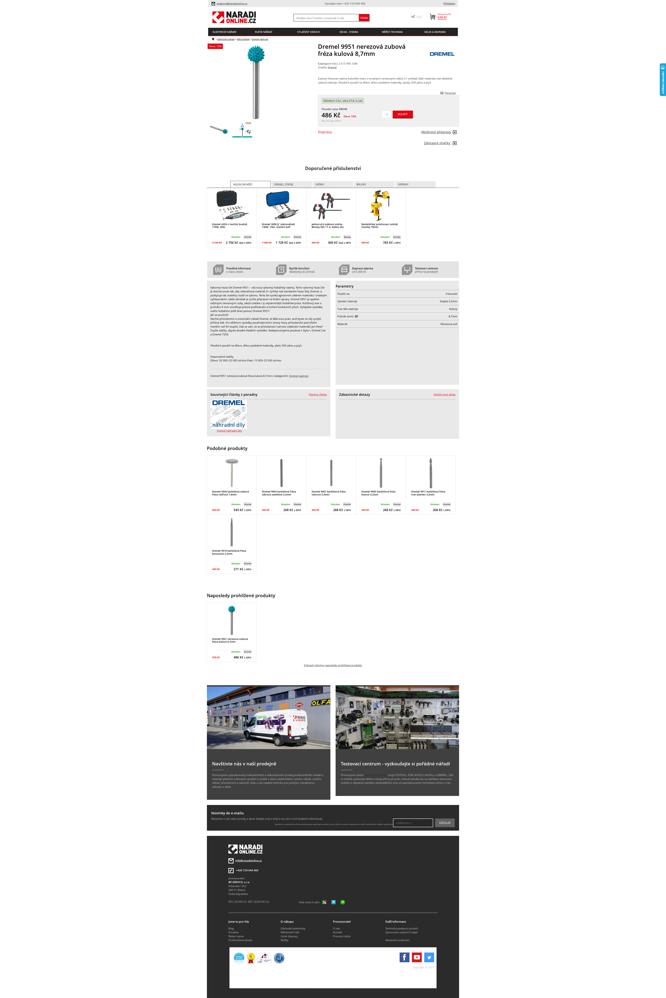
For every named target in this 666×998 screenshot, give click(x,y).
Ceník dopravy (289, 936)
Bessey (347, 237)
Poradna (233, 932)
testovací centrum (375, 775)
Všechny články (318, 394)
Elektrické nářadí (225, 39)
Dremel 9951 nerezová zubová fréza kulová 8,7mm (230, 640)
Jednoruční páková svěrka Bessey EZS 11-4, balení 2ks (328, 226)
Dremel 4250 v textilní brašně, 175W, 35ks (230, 226)
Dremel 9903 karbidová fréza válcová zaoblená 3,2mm (279, 493)
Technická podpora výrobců (401, 928)
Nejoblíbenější (242, 184)
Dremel (332, 67)
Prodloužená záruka (240, 940)
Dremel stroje (283, 184)
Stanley (397, 237)
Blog (231, 928)
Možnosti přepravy (436, 132)
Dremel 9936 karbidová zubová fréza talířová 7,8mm (230, 493)
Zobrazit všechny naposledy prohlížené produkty (333, 665)
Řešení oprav (236, 936)
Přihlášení (449, 3)
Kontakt (337, 932)
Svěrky (319, 184)
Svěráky (403, 184)
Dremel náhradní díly (229, 430)
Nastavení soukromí (397, 940)
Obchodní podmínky (293, 928)
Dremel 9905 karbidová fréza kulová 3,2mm (378, 493)
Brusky (361, 184)
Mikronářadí (243, 39)
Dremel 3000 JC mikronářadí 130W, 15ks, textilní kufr (278, 226)
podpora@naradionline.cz (232, 3)
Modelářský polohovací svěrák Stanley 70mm (379, 226)
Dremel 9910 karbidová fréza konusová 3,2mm (229, 552)
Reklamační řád (290, 932)
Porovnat (450, 93)
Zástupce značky (437, 143)
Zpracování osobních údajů (401, 932)
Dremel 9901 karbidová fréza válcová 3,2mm (329, 493)
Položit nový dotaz (445, 394)
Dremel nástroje (260, 39)
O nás (336, 928)
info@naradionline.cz (248, 860)
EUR (419, 17)
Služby (284, 940)
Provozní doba (341, 936)
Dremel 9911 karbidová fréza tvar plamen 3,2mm (428, 493)
